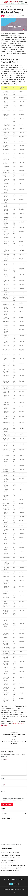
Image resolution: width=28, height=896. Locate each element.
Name (3, 778)
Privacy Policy (21, 879)
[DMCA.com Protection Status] (14, 884)
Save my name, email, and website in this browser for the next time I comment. (13, 799)
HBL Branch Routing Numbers (8, 860)
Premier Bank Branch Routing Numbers (10, 855)
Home (2, 6)
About (9, 879)
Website (3, 791)
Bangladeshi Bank (10, 15)
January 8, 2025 (20, 15)
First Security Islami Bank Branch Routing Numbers (13, 865)
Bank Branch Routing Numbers (11, 6)
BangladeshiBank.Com (11, 889)
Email (3, 785)
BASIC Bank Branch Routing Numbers (10, 852)
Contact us (14, 879)
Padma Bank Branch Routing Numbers (10, 857)
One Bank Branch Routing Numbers (9, 862)
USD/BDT (13, 844)
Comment (4, 759)
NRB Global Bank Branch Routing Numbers (11, 868)
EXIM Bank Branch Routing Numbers (10, 870)
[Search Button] (25, 813)
